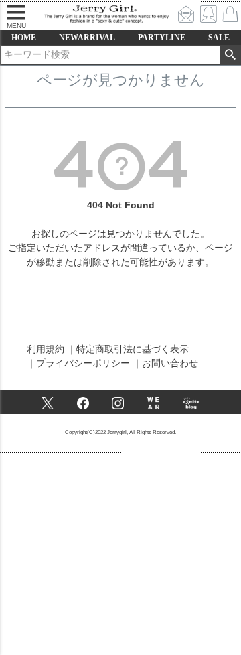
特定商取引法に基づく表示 (132, 349)
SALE (219, 37)
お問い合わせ (170, 363)
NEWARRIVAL (87, 37)
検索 (230, 55)
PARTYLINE (161, 37)
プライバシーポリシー (83, 363)
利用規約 (45, 349)
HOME (23, 37)
